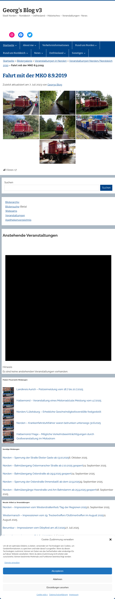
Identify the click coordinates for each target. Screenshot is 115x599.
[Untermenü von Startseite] (16, 45)
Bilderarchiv (12, 202)
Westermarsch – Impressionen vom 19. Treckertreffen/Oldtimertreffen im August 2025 (53, 515)
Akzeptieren (57, 571)
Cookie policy (42, 595)
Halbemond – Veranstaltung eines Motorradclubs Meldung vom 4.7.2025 (58, 400)
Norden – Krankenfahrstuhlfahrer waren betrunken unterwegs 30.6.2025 (58, 422)
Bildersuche (12, 206)
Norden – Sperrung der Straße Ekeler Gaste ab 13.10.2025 (36, 457)
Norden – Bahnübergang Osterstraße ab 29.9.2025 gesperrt (37, 473)
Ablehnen (57, 579)
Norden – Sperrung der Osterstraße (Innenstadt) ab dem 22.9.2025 (41, 481)
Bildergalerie (24, 60)
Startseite (8, 60)
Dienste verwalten (12, 563)
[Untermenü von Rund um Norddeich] (27, 53)
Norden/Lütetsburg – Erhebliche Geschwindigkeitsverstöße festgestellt (58, 411)
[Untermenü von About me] (35, 45)
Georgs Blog (54, 84)
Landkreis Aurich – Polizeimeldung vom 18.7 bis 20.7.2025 (49, 389)
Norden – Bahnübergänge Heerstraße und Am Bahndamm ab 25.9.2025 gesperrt (49, 489)
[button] (110, 539)
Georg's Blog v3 (22, 10)
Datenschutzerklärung (58, 595)
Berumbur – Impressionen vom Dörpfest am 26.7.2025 (34, 527)
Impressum (73, 595)
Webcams (11, 210)
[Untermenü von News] (42, 53)
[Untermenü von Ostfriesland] (65, 53)
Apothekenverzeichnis (18, 219)
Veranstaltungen (15, 215)
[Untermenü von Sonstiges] (85, 53)
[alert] (58, 308)
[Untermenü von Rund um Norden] (96, 45)
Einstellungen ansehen (58, 587)
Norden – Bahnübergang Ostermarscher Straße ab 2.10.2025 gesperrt (43, 465)
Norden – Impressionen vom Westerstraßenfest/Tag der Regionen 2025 (45, 507)
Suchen (8, 182)
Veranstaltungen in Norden (51, 60)
